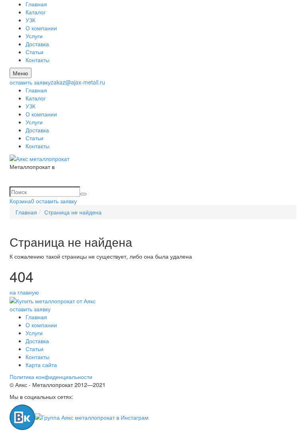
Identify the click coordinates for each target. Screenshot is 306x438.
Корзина (22, 201)
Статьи (34, 52)
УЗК (30, 20)
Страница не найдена (73, 212)
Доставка (37, 44)
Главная (36, 4)
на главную (24, 292)
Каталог (36, 12)
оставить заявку (30, 82)
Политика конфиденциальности (51, 377)
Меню (20, 73)
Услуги (34, 36)
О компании (41, 28)
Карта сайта (41, 365)
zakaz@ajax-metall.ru (78, 82)
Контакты (37, 60)
